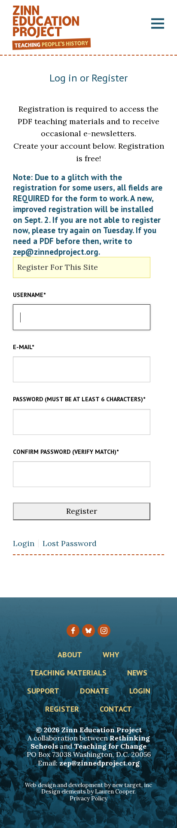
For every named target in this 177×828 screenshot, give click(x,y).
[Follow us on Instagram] (104, 630)
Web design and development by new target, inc (88, 785)
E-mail (23, 347)
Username (29, 295)
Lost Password (70, 543)
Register (62, 709)
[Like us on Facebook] (73, 630)
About (70, 655)
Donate (94, 691)
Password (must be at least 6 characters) (79, 399)
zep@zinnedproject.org (99, 763)
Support (43, 691)
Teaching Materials (68, 673)
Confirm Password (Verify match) (66, 452)
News (137, 673)
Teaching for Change (110, 746)
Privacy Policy (88, 798)
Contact (116, 709)
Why (111, 655)
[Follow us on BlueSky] (88, 630)
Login (23, 543)
